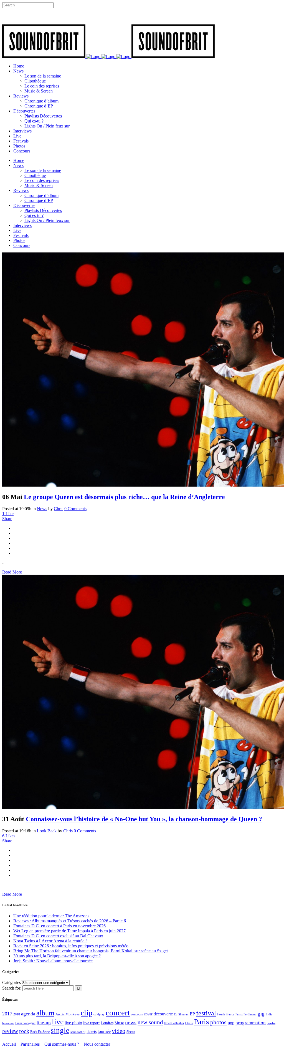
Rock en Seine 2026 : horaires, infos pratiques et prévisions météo (70, 945)
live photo (73, 1022)
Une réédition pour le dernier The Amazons (51, 915)
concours (137, 1014)
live (58, 1021)
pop (231, 1022)
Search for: (11, 988)
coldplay (99, 1014)
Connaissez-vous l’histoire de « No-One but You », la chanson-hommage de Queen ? (144, 819)
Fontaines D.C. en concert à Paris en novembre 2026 (59, 925)
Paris (201, 1022)
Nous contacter (97, 1044)
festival (206, 1013)
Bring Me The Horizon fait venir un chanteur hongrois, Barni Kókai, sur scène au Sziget (90, 950)
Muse (119, 1023)
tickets (92, 1032)
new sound (150, 1022)
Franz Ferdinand (246, 1014)
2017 (7, 1014)
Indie (269, 1014)
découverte (163, 1014)
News (42, 508)
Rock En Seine (40, 1032)
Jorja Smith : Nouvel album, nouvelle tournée (53, 960)
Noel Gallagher (174, 1023)
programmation (250, 1022)
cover (148, 1014)
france (230, 1014)
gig (261, 1014)
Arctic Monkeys (67, 1014)
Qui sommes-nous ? (61, 1044)
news (130, 1022)
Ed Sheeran (181, 1014)
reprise (271, 1023)
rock (24, 1031)
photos (218, 1022)
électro (130, 1032)
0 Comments (75, 508)
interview (8, 1023)
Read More (12, 572)
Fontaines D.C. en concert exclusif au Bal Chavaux (58, 935)
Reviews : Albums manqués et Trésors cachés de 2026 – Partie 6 (69, 920)
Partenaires (30, 1044)
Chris (58, 508)
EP (192, 1014)
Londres (107, 1023)
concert (118, 1012)
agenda (28, 1014)
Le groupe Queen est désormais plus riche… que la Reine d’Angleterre (124, 496)
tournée (104, 1031)
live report (91, 1023)
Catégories (11, 982)
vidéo (118, 1030)
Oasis (189, 1023)
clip (86, 1012)
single (60, 1030)
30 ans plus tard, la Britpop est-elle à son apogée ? (57, 955)
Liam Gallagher (25, 1023)
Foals (221, 1014)
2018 (16, 1014)
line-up (44, 1022)
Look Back (47, 830)
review (10, 1031)
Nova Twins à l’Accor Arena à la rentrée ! (50, 940)
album (45, 1013)
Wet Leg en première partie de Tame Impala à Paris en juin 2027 (69, 930)
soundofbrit (77, 1031)
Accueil (9, 1044)
